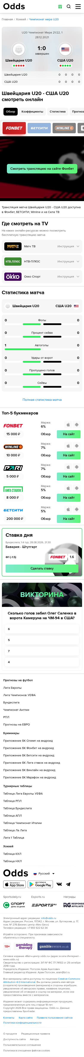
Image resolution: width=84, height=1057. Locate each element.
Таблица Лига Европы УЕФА (23, 793)
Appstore (14, 884)
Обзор (10, 111)
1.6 (72, 557)
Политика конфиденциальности (22, 1022)
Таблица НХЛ (12, 861)
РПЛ (6, 717)
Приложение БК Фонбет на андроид (28, 748)
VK (59, 884)
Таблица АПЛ (12, 815)
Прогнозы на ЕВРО (16, 724)
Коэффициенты (32, 111)
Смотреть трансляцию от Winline (64, 128)
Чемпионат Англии (16, 710)
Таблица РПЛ (12, 801)
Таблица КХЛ (12, 854)
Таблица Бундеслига (17, 808)
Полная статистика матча (42, 400)
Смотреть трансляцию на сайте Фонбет (42, 169)
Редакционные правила (35, 1033)
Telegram (68, 884)
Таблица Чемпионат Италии (22, 823)
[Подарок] (60, 6)
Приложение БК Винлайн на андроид (29, 770)
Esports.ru (44, 905)
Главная (7, 19)
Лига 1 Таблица (13, 838)
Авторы (34, 1039)
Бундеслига (11, 702)
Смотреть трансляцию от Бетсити (39, 128)
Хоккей (21, 19)
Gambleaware (54, 946)
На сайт (69, 434)
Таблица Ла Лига (15, 830)
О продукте (10, 1033)
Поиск (68, 6)
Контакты (8, 1017)
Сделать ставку (42, 568)
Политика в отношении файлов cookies (26, 1050)
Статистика (58, 111)
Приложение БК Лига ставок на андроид (31, 763)
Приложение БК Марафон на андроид (29, 777)
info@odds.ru (48, 918)
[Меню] (78, 6)
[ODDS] (14, 6)
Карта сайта (26, 1017)
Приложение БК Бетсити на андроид (28, 755)
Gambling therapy (24, 946)
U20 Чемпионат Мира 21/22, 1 (42, 32)
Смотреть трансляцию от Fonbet (14, 128)
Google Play (40, 884)
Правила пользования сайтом (55, 1017)
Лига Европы (12, 688)
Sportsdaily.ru (14, 905)
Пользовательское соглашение (22, 1045)
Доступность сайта (14, 1039)
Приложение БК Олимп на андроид (28, 741)
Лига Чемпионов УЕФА (19, 695)
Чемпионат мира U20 (44, 19)
